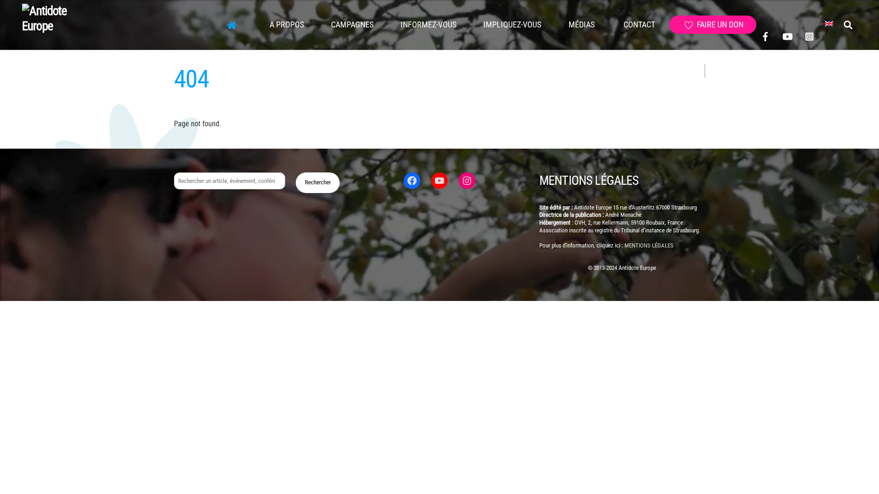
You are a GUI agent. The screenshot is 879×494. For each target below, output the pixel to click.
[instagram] (809, 36)
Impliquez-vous (512, 24)
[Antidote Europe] (55, 26)
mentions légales (648, 245)
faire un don (719, 24)
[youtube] (787, 36)
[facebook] (765, 36)
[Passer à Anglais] (829, 24)
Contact (638, 24)
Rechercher (318, 182)
